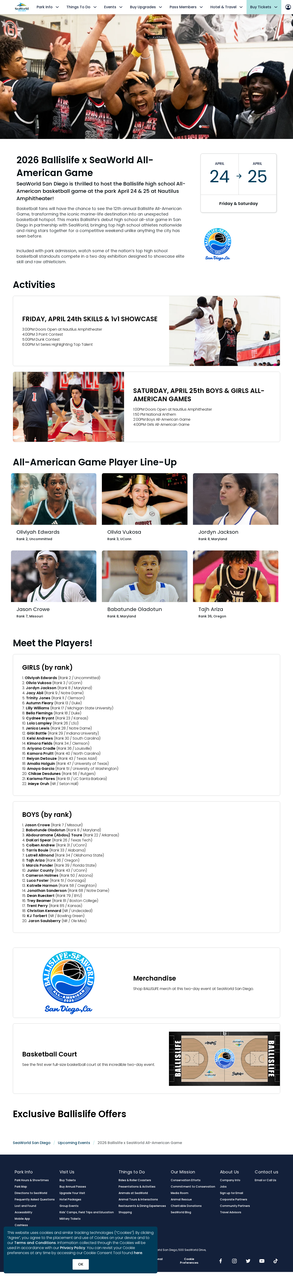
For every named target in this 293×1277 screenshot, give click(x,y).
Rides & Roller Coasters (135, 1180)
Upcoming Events (74, 1142)
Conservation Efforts (186, 1180)
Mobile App (22, 1219)
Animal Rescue (181, 1199)
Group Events (69, 1206)
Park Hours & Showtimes (32, 1180)
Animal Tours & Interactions (138, 1199)
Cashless (21, 1225)
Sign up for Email (231, 1193)
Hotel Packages (70, 1199)
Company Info (230, 1180)
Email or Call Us (265, 1180)
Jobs (223, 1187)
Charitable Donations (186, 1206)
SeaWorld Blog (181, 1212)
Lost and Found (25, 1206)
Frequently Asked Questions (35, 1199)
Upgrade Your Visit (72, 1193)
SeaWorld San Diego (32, 1142)
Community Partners (235, 1206)
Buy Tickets (68, 1180)
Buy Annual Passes (73, 1187)
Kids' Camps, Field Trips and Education (87, 1212)
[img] (220, 1261)
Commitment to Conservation (193, 1187)
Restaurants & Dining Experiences (142, 1206)
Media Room (179, 1193)
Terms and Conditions (35, 1242)
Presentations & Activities (137, 1187)
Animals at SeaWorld (133, 1193)
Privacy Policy (72, 1247)
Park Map (21, 1187)
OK (80, 1264)
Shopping (125, 1212)
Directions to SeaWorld (31, 1193)
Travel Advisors (230, 1212)
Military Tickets (70, 1219)
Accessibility (23, 1212)
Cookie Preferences (189, 1261)
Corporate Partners (233, 1199)
